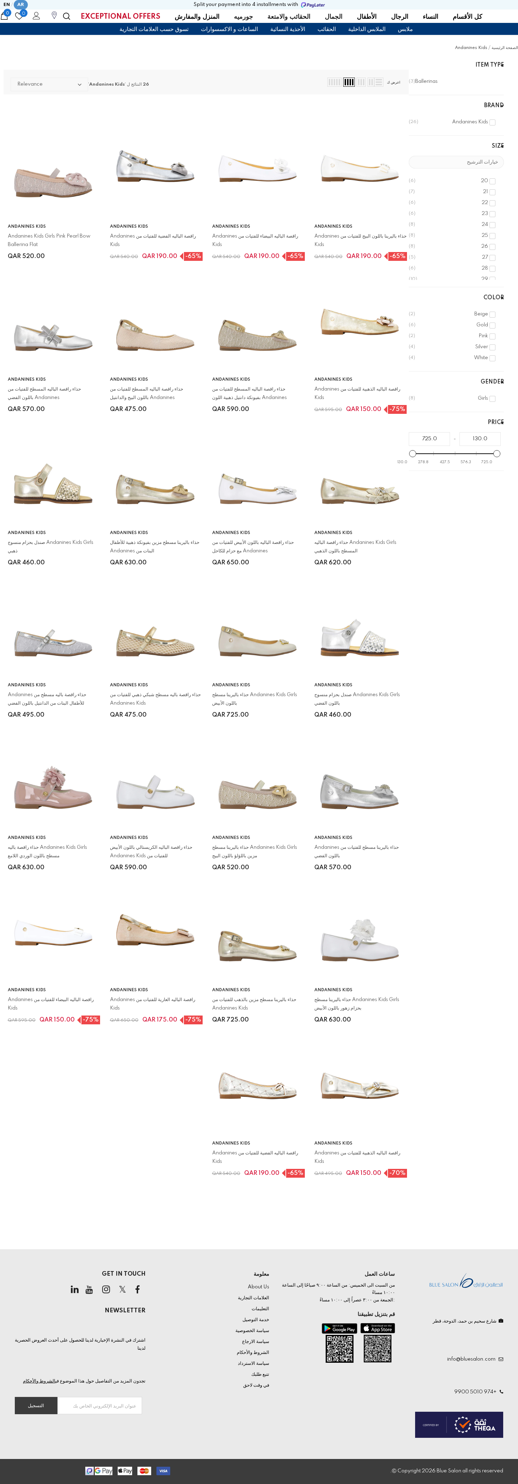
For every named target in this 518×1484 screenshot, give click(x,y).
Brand (494, 106)
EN (7, 4)
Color (493, 298)
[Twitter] (122, 1289)
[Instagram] (106, 1289)
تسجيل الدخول (35, 18)
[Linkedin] (74, 1289)
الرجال (399, 16)
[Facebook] (137, 1289)
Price (496, 422)
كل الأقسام (467, 16)
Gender (492, 382)
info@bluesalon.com (472, 1359)
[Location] (54, 19)
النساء (430, 16)
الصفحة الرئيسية (505, 48)
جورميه (243, 16)
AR (20, 4)
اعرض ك (393, 82)
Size (498, 146)
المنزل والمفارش (197, 16)
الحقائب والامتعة (288, 16)
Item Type (489, 65)
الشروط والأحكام (39, 1381)
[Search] (66, 16)
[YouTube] (89, 1289)
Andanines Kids (471, 48)
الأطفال (367, 16)
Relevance (30, 84)
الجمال (334, 16)
